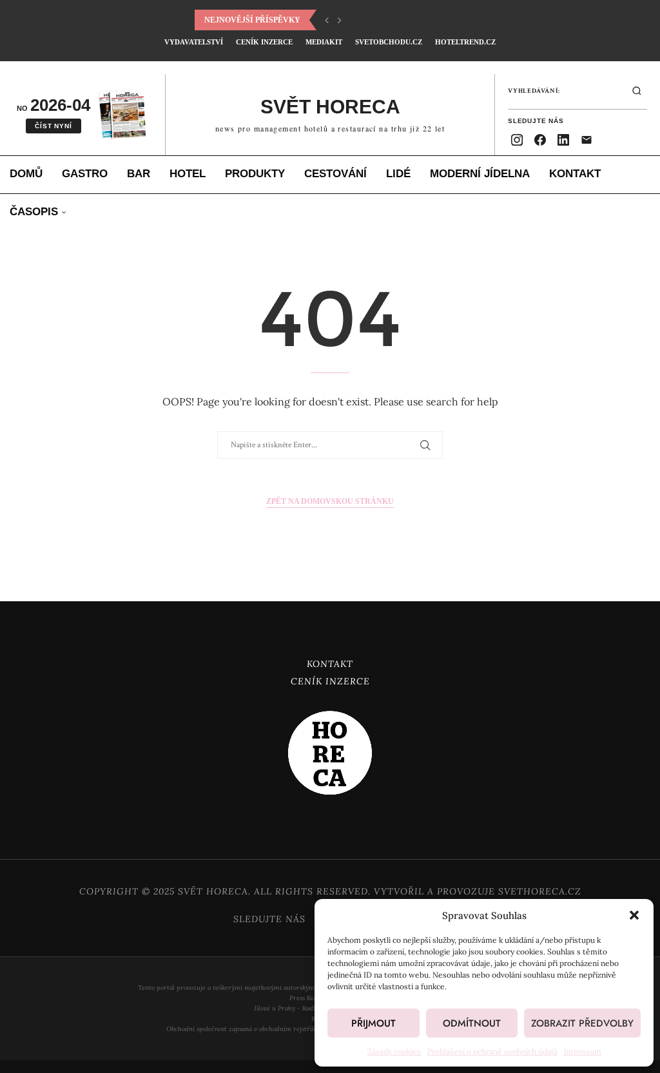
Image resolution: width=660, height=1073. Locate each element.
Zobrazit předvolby (582, 1023)
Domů (26, 174)
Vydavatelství (193, 42)
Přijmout (373, 1023)
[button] (634, 915)
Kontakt (575, 174)
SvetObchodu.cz (388, 42)
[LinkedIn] (563, 140)
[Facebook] (540, 140)
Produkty (255, 174)
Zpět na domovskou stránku (330, 501)
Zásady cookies (394, 1051)
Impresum (582, 1051)
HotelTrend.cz (465, 42)
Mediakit (324, 42)
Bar (138, 174)
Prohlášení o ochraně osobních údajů (492, 1051)
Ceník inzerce (264, 42)
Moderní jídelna (480, 174)
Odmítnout (472, 1023)
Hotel (188, 174)
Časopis (34, 212)
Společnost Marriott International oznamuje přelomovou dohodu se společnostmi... (390, 19)
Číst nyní (53, 126)
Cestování (335, 174)
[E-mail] (587, 140)
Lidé (398, 174)
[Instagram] (517, 140)
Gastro (85, 174)
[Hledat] (636, 91)
